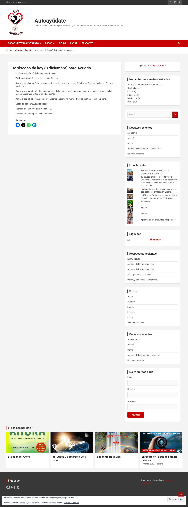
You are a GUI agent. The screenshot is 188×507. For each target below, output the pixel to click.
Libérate (131, 312)
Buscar (175, 115)
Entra (73, 43)
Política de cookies (71, 503)
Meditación (132, 98)
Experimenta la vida (109, 456)
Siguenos (135, 234)
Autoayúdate (50, 20)
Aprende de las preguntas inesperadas (144, 148)
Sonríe (130, 143)
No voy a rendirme (135, 154)
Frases (130, 307)
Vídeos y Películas (135, 322)
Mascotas (132, 95)
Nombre (131, 389)
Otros (130, 102)
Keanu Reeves (133, 259)
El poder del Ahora (19, 456)
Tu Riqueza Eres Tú (158, 65)
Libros (130, 91)
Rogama (159, 464)
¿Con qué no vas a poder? (139, 274)
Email (129, 377)
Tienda (62, 43)
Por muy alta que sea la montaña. (142, 280)
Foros (48, 43)
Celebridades (133, 88)
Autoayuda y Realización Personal (142, 84)
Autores (131, 302)
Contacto (87, 43)
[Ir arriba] (181, 494)
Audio (130, 296)
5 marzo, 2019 (148, 464)
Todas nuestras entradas (23, 43)
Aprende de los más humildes (140, 264)
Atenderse (132, 133)
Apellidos (131, 401)
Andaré (130, 138)
